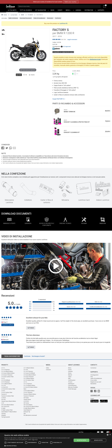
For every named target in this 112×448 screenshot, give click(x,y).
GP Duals (26, 397)
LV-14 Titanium (5, 369)
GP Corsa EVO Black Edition (31, 406)
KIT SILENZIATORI (40, 10)
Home (5, 15)
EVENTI (60, 10)
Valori (69, 376)
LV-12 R (3, 385)
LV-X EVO (26, 401)
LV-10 (3, 378)
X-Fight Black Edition (29, 408)
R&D (69, 378)
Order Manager (72, 389)
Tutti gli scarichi (5, 417)
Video (47, 368)
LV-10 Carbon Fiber (29, 380)
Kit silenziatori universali (30, 415)
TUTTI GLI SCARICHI (26, 10)
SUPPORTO (101, 10)
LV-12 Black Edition (6, 383)
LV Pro (3, 390)
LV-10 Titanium (5, 382)
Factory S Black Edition (30, 394)
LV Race (3, 397)
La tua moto (14, 15)
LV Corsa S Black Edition (8, 373)
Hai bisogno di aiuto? (38, 356)
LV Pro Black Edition (29, 390)
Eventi (69, 369)
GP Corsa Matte (28, 404)
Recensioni (50, 18)
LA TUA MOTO (12, 10)
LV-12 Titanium (28, 383)
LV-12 (25, 382)
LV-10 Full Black (5, 380)
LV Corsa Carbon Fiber (7, 376)
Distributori (71, 383)
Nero (25, 389)
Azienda (70, 371)
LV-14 (3, 368)
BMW (22, 15)
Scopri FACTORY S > (58, 99)
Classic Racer (27, 399)
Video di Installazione (39, 18)
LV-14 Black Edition (29, 368)
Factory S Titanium (29, 396)
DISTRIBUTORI (89, 10)
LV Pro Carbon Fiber (6, 392)
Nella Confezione (13, 18)
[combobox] (107, 435)
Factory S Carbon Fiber (7, 396)
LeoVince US (63, 23)
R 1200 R (30, 15)
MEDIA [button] (68, 10)
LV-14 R (26, 369)
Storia (69, 373)
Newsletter (93, 383)
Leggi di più (35, 439)
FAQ (91, 376)
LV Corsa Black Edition (30, 375)
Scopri (92, 398)
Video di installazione (96, 378)
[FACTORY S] (3, 30)
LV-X (2, 403)
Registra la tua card (95, 382)
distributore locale (95, 59)
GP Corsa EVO (5, 406)
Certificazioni (71, 380)
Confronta (58, 18)
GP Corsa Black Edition (7, 404)
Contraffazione (72, 385)
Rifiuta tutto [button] (98, 440)
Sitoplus (3, 415)
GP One (3, 399)
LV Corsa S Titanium (6, 375)
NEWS (52, 10)
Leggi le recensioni (72, 39)
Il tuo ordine (93, 380)
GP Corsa (26, 403)
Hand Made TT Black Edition (9, 411)
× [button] (110, 434)
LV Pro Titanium (28, 392)
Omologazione (94, 375)
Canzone (48, 369)
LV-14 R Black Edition (7, 371)
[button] (37, 446)
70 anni (70, 382)
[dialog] (56, 440)
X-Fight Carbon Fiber (7, 410)
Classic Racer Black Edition (8, 401)
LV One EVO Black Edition (30, 387)
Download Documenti (25, 18)
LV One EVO (4, 387)
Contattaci (93, 368)
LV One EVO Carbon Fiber (8, 389)
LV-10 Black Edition (29, 378)
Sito (25, 413)
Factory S (4, 394)
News (69, 368)
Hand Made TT (28, 410)
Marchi (70, 375)
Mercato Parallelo (73, 387)
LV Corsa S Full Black (29, 373)
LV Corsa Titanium (29, 376)
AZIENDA (78, 10)
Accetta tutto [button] (81, 440)
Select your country (70, 2)
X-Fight (3, 408)
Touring (3, 413)
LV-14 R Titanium (28, 371)
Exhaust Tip (27, 411)
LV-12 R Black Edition (29, 385)
